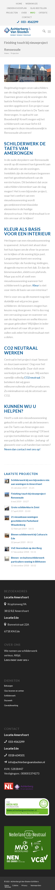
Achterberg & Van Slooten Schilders (25, 881)
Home (19, 3)
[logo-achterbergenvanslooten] (23, 32)
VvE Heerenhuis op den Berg (26, 548)
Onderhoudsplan (17, 8)
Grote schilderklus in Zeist (25, 507)
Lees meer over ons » (16, 659)
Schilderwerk (10, 695)
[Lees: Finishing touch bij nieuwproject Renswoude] (7, 494)
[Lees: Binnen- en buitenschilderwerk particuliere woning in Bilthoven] (7, 558)
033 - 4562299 (29, 22)
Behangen (8, 686)
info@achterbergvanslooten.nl (26, 762)
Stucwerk (8, 700)
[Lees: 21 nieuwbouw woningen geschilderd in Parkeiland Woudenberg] (7, 518)
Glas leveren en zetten (14, 691)
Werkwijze (32, 3)
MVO (32, 12)
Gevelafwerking (11, 705)
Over (24, 12)
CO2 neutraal (32, 377)
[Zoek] (43, 32)
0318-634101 (16, 755)
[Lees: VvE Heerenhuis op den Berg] (7, 549)
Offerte (43, 12)
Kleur (35, 285)
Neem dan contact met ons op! (22, 449)
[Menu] (49, 31)
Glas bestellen (38, 8)
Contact (27, 17)
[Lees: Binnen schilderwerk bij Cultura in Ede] (7, 535)
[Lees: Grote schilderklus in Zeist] (7, 508)
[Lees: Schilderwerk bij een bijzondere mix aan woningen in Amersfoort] (7, 481)
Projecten (12, 12)
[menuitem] (19, 3)
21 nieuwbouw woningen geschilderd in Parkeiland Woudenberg (24, 521)
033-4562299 (16, 741)
